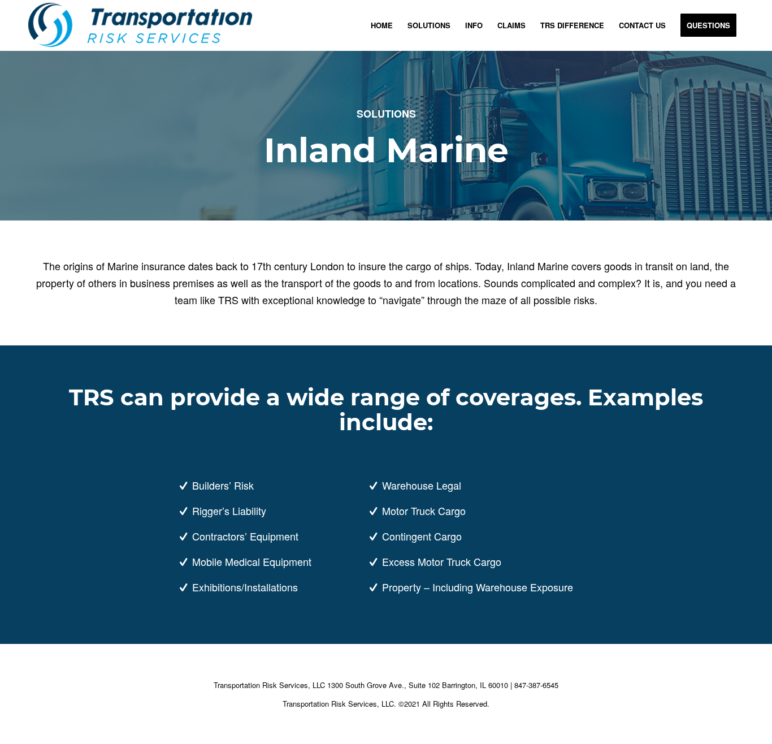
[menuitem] (381, 25)
